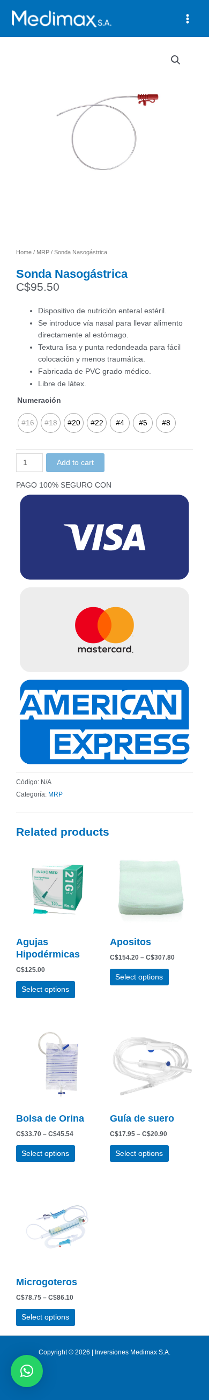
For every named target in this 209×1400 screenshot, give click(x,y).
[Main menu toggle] (187, 18)
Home (24, 252)
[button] (175, 60)
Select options (45, 989)
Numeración (39, 400)
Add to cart (75, 463)
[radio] (27, 423)
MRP (42, 252)
